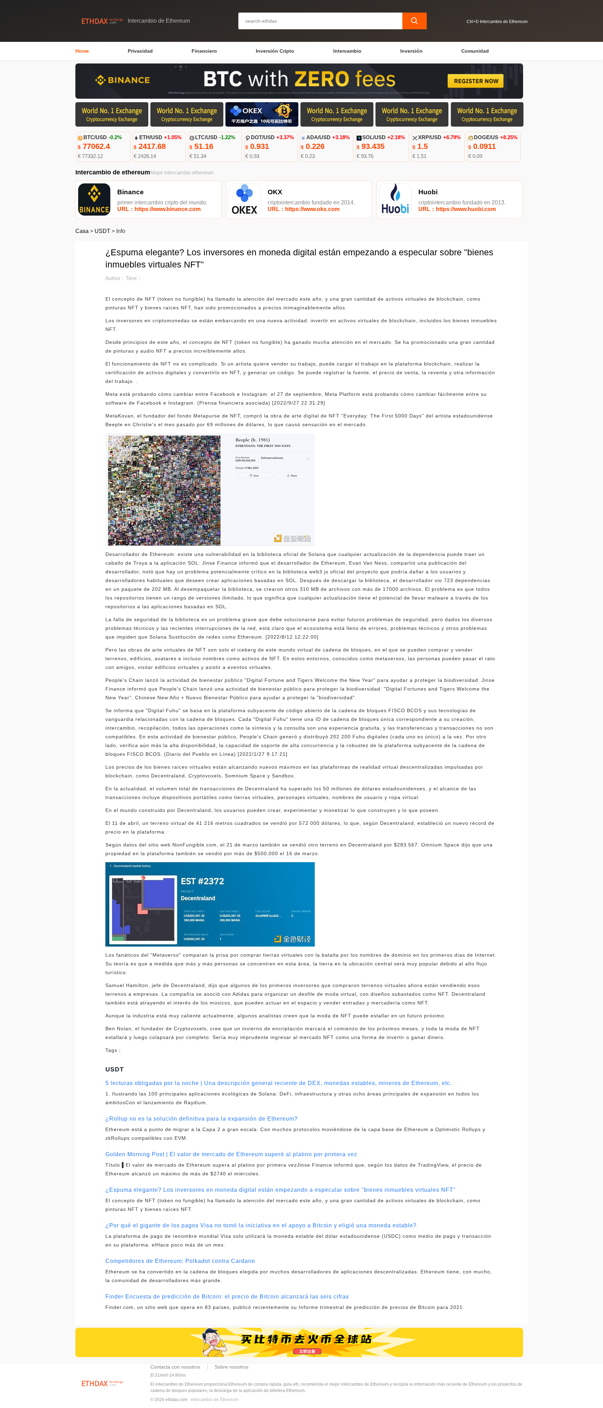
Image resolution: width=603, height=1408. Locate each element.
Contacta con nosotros (175, 1366)
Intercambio (347, 50)
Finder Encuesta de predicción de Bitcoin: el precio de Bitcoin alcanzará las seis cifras (227, 1297)
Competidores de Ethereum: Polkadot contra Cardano (180, 1261)
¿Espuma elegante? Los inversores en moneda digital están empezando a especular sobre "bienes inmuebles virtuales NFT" (280, 1190)
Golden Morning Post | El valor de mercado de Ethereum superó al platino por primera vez (231, 1154)
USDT (102, 231)
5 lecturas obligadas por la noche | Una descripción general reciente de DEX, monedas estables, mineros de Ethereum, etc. (278, 1083)
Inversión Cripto (275, 50)
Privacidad (140, 50)
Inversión (411, 50)
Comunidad (475, 50)
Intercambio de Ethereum (214, 1399)
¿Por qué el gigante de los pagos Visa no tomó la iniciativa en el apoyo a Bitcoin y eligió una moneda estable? (261, 1225)
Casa (82, 231)
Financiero (204, 50)
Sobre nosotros (231, 1366)
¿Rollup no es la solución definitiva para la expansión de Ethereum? (201, 1119)
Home (82, 50)
